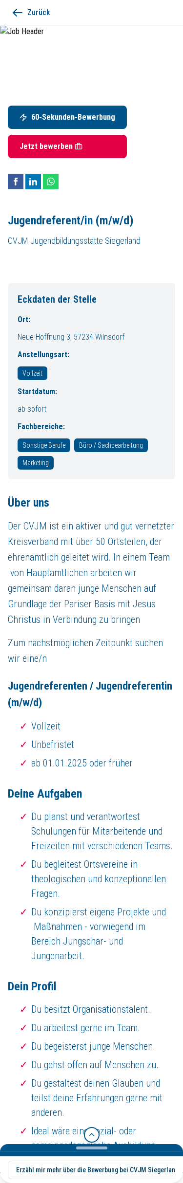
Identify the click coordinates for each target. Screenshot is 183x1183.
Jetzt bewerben (46, 146)
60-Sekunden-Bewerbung (73, 117)
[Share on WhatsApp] (51, 181)
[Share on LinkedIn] (33, 181)
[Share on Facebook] (15, 181)
